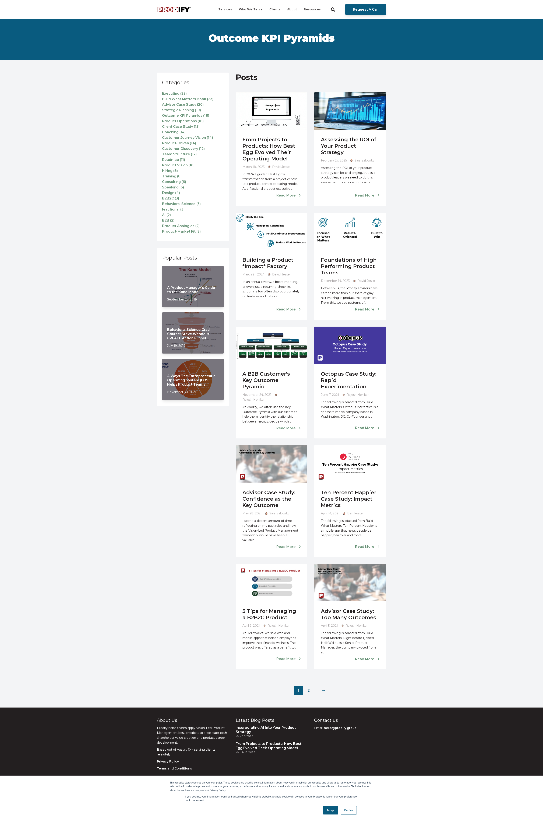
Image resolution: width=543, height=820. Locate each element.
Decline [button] (348, 810)
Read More (286, 195)
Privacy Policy (168, 761)
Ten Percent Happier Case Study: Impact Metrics (348, 498)
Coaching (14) (174, 132)
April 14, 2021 (330, 513)
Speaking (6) (173, 187)
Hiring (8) (170, 171)
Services (225, 9)
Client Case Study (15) (181, 127)
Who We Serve (251, 9)
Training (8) (172, 176)
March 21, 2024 (253, 274)
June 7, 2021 (330, 395)
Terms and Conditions (174, 768)
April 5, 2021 (329, 626)
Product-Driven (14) (179, 143)
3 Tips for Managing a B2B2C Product (269, 614)
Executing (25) (174, 93)
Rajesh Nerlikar (253, 400)
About (292, 9)
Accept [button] (330, 810)
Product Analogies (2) (181, 226)
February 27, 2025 (334, 160)
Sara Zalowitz (364, 160)
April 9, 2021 (251, 626)
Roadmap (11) (173, 160)
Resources (312, 9)
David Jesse (281, 167)
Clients (274, 9)
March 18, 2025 (253, 167)
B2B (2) (168, 220)
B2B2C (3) (170, 198)
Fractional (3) (173, 209)
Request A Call (365, 9)
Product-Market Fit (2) (181, 231)
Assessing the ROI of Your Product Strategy (348, 145)
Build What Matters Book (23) (187, 99)
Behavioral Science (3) (181, 204)
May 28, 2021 (252, 513)
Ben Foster (355, 513)
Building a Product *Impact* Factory (267, 263)
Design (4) (171, 193)
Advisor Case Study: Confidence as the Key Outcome (268, 498)
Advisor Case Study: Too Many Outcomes (348, 614)
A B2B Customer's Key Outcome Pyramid (266, 380)
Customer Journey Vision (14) (187, 138)
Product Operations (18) (183, 121)
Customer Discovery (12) (183, 149)
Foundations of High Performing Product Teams (349, 266)
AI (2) (166, 215)
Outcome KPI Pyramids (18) (185, 116)
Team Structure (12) (179, 154)
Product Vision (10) (178, 165)
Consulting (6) (174, 182)
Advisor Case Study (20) (183, 104)
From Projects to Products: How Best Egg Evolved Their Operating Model (268, 149)
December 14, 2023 (335, 281)
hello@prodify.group (340, 728)
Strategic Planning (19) (181, 110)
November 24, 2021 (256, 395)
